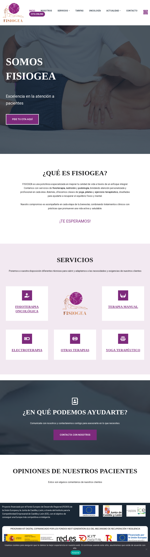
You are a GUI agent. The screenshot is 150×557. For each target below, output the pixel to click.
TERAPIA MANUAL (123, 307)
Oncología (95, 11)
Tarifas (79, 11)
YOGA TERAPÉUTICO (123, 350)
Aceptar (76, 552)
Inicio (32, 11)
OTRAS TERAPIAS (75, 350)
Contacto (131, 11)
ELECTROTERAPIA (27, 350)
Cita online (37, 14)
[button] (69, 10)
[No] (146, 549)
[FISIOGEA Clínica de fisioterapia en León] (13, 13)
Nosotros (46, 11)
